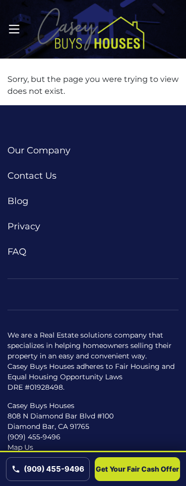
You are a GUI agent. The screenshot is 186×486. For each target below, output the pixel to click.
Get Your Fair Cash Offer (137, 469)
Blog (17, 201)
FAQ (16, 251)
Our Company (38, 150)
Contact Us (32, 175)
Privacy (23, 226)
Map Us (20, 447)
